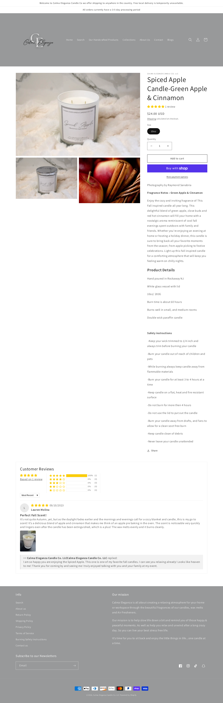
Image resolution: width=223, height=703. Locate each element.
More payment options (177, 176)
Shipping (151, 118)
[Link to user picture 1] (28, 541)
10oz (153, 131)
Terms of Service (25, 633)
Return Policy (23, 614)
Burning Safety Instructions (31, 639)
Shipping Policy (24, 620)
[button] (190, 40)
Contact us (22, 645)
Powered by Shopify (128, 695)
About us (21, 608)
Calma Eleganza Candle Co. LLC (106, 695)
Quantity (151, 139)
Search (19, 602)
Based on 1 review (31, 479)
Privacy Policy (23, 627)
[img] (40, 505)
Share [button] (154, 450)
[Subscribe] (74, 666)
